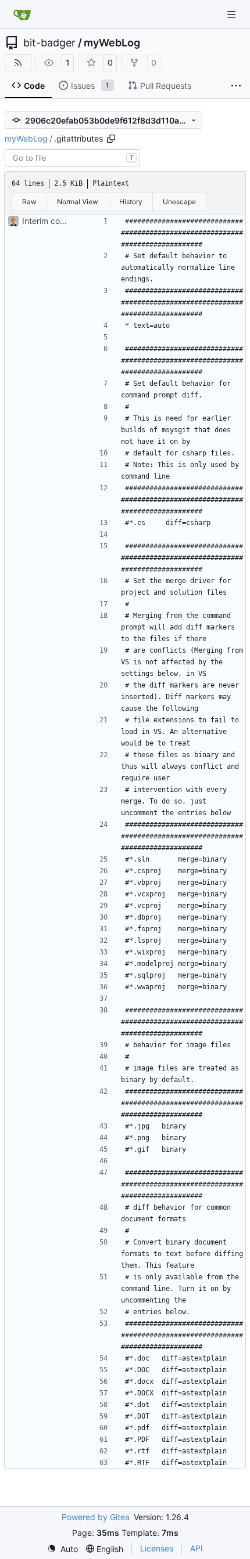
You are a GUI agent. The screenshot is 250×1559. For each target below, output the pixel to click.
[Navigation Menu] (232, 14)
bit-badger (49, 43)
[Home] (22, 14)
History (130, 201)
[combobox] (72, 158)
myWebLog (112, 43)
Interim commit (50, 221)
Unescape (179, 201)
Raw (29, 201)
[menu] (62, 1549)
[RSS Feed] (18, 62)
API (196, 1548)
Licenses (156, 1548)
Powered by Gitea (96, 1517)
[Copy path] (111, 139)
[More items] (236, 86)
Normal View (77, 201)
